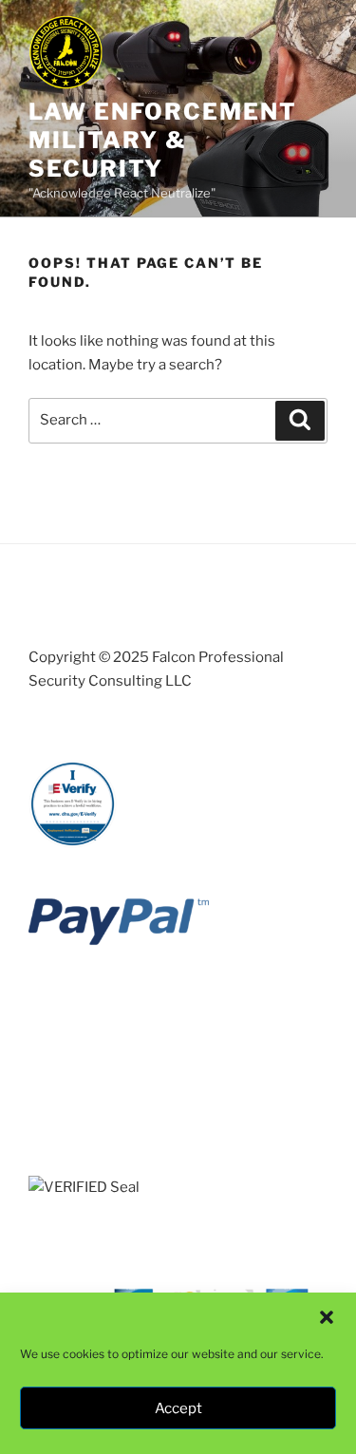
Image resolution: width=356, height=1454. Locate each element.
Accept (178, 1408)
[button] (326, 1317)
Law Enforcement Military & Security (162, 140)
